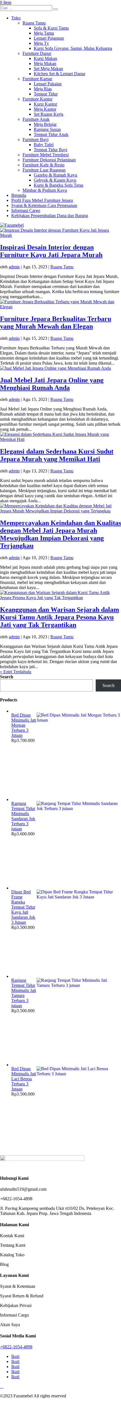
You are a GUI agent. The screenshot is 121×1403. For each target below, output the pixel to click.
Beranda (18, 195)
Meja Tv (41, 43)
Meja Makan (45, 63)
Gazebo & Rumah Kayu (55, 175)
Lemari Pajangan (49, 38)
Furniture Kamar (37, 78)
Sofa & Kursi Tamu (51, 28)
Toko (16, 17)
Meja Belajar (45, 124)
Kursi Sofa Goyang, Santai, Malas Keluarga (73, 48)
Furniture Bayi (35, 139)
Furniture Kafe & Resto (43, 164)
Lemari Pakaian (48, 83)
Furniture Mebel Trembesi (46, 154)
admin (14, 266)
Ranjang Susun (47, 129)
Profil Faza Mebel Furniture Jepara (42, 200)
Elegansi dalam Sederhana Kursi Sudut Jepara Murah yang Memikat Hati (56, 455)
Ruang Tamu (34, 23)
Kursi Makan (45, 58)
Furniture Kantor (37, 99)
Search (6, 676)
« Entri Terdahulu (15, 671)
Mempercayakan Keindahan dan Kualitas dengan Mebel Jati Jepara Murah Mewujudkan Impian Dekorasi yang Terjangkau (60, 534)
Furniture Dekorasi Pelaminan (49, 159)
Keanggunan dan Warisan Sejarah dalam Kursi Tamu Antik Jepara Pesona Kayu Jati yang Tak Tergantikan (59, 617)
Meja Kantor (45, 109)
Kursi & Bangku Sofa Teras (58, 185)
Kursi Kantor (45, 104)
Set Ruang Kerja (48, 114)
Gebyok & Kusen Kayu (55, 180)
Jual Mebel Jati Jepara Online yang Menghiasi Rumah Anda (52, 383)
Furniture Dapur (37, 53)
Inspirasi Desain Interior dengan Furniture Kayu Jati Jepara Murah (51, 251)
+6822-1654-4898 (16, 1346)
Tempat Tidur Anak (51, 134)
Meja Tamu (44, 33)
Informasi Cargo (25, 210)
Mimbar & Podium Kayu (45, 190)
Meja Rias (43, 88)
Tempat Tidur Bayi (50, 149)
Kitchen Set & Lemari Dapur (59, 73)
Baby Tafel (43, 144)
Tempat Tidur (46, 94)
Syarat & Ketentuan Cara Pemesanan (44, 205)
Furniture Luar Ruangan (44, 170)
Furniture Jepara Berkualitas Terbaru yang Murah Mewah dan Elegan (55, 322)
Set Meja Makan (48, 68)
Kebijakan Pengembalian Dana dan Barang (49, 215)
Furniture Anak (36, 119)
